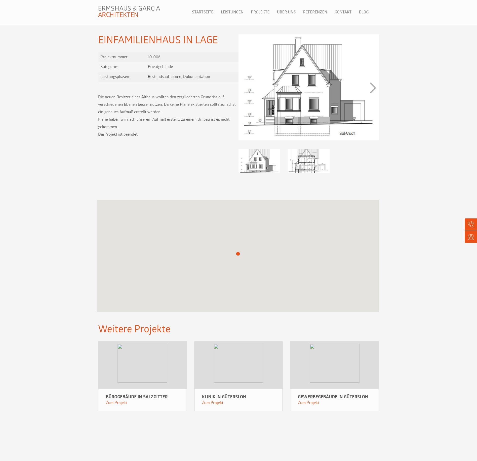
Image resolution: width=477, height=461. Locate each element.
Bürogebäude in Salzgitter (137, 397)
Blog (364, 12)
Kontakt (343, 12)
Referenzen (315, 12)
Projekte (260, 12)
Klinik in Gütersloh (224, 397)
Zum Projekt (116, 403)
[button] (373, 88)
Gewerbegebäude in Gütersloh (333, 397)
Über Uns (286, 12)
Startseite (202, 12)
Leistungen (232, 12)
